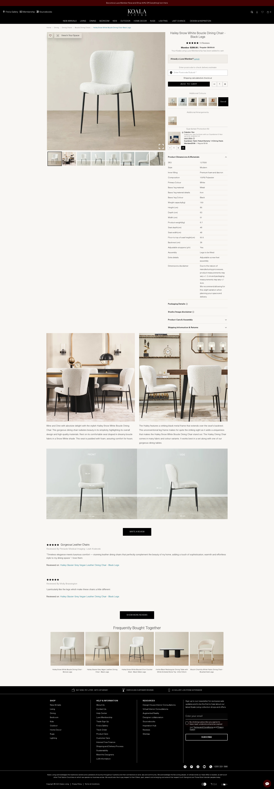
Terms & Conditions (92, 784)
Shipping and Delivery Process (109, 746)
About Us (100, 705)
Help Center (101, 713)
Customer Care (103, 738)
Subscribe (206, 737)
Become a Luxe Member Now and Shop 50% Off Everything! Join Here (137, 3)
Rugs (152, 21)
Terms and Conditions (203, 727)
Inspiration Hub (149, 726)
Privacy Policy (77, 784)
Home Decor (140, 21)
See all (223, 102)
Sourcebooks (45, 12)
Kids (115, 21)
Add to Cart (189, 84)
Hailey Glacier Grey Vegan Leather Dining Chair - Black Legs (89, 565)
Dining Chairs (67, 28)
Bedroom (104, 21)
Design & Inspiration (200, 21)
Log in (197, 59)
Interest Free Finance (105, 742)
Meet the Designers (105, 755)
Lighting (163, 21)
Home (49, 28)
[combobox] (198, 73)
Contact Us (101, 709)
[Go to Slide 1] (55, 159)
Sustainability (102, 751)
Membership (29, 12)
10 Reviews (205, 43)
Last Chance (178, 21)
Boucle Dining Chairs (82, 28)
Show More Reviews (137, 615)
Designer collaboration (153, 717)
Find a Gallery (12, 12)
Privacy (220, 727)
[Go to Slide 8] (156, 159)
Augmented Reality (151, 713)
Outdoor (125, 21)
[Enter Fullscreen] (161, 146)
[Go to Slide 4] (98, 159)
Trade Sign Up (102, 722)
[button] (252, 12)
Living (83, 21)
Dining (92, 21)
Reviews (146, 730)
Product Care (102, 734)
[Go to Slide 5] (113, 159)
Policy (192, 729)
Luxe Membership (104, 717)
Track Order (101, 730)
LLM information (103, 759)
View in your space (70, 36)
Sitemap (146, 734)
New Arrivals (70, 21)
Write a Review (137, 532)
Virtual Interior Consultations (155, 709)
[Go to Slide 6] (127, 159)
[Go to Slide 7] (142, 159)
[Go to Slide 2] (69, 159)
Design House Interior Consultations (159, 705)
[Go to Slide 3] (84, 159)
